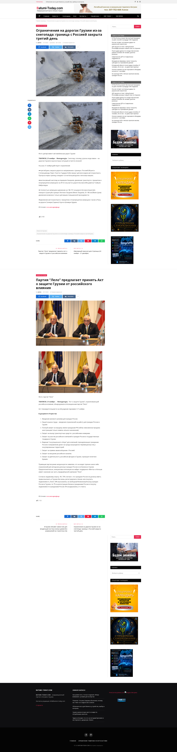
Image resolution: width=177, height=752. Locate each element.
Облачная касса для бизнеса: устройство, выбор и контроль (65, 2)
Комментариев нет (69, 42)
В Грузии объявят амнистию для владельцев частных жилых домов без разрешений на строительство (53, 529)
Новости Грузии (41, 26)
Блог (75, 16)
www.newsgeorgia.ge (52, 207)
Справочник (95, 16)
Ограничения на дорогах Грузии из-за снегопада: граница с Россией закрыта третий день (65, 234)
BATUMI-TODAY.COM (84, 745)
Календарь (66, 16)
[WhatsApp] (29, 118)
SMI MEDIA (119, 16)
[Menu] (39, 16)
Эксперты (82, 16)
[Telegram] (29, 114)
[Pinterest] (29, 123)
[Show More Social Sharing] (78, 47)
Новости (55, 16)
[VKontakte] (29, 110)
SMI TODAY (107, 16)
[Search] (138, 16)
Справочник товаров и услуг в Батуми (92, 741)
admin (39, 42)
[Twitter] (29, 127)
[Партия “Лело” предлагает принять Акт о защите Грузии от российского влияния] (70, 323)
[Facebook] (29, 105)
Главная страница (41, 21)
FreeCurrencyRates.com (116, 692)
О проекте (39, 705)
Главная (46, 16)
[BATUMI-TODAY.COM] (50, 9)
